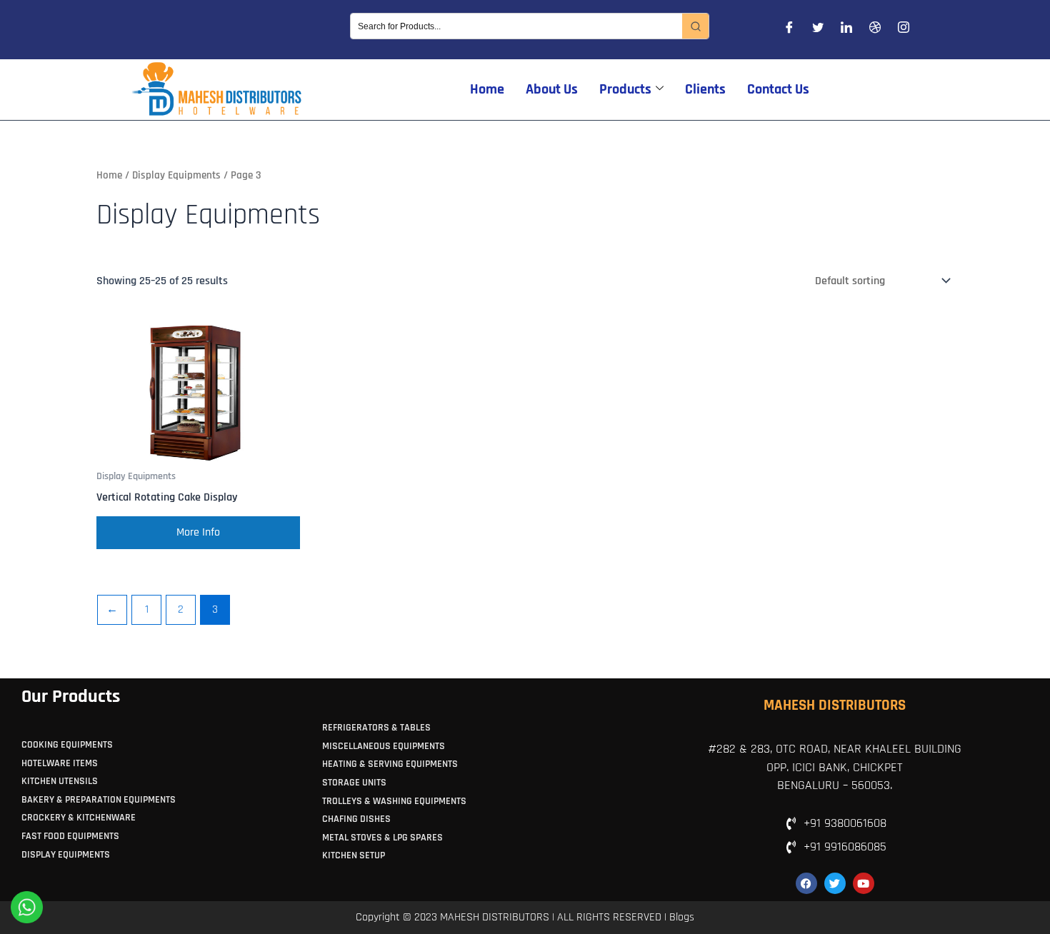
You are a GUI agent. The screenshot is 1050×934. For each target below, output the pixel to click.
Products (625, 89)
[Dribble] (875, 30)
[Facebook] (789, 30)
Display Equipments (176, 175)
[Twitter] (818, 30)
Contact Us (778, 89)
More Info (198, 532)
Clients (705, 89)
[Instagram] (903, 30)
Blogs (681, 917)
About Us (552, 89)
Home (487, 89)
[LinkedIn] (846, 30)
